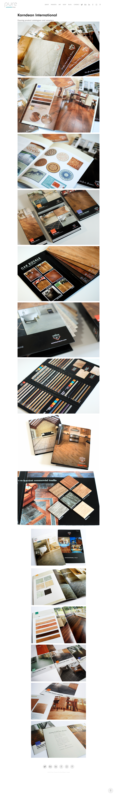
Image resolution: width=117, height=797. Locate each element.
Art (60, 4)
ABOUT (47, 4)
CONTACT (76, 4)
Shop (64, 4)
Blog (70, 4)
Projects (53, 4)
